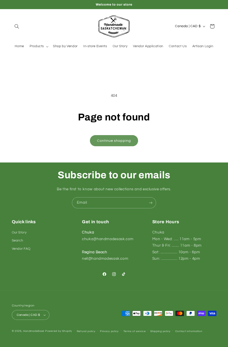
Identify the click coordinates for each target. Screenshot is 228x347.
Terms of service (134, 331)
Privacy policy (109, 331)
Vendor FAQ (21, 248)
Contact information (188, 331)
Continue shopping (114, 140)
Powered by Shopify (58, 331)
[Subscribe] (151, 202)
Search (17, 240)
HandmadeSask (33, 331)
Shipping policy (160, 331)
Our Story (19, 232)
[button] (17, 26)
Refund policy (86, 331)
